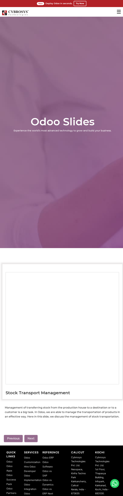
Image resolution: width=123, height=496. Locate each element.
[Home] (15, 15)
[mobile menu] (119, 11)
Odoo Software (47, 464)
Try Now (80, 3)
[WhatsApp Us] (114, 483)
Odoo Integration (30, 487)
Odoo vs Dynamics (47, 482)
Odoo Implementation (33, 478)
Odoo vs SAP (47, 473)
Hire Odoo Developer (30, 469)
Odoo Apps (9, 468)
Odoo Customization (32, 460)
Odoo (9, 461)
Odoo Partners (11, 491)
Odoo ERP (48, 457)
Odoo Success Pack (11, 480)
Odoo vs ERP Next (47, 491)
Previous (13, 438)
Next (31, 438)
